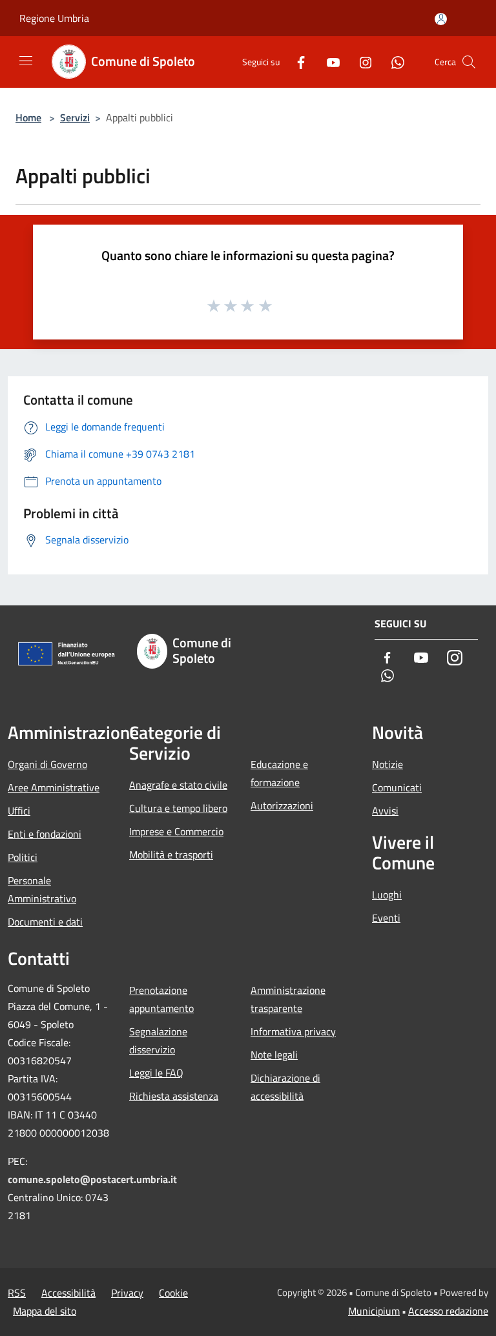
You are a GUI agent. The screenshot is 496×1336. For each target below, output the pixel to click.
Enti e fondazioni (44, 834)
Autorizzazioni (282, 805)
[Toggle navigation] (26, 60)
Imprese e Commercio (176, 831)
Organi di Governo (47, 764)
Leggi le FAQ (156, 1072)
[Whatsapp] (393, 61)
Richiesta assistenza (173, 1096)
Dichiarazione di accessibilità (285, 1087)
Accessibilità (68, 1293)
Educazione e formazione (279, 773)
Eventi (386, 918)
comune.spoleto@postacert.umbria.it (92, 1179)
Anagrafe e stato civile (178, 785)
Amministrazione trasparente (288, 999)
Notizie (387, 764)
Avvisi (385, 810)
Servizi (75, 117)
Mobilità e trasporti (171, 854)
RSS (17, 1293)
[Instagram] (360, 61)
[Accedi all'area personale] (441, 19)
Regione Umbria (54, 18)
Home (28, 117)
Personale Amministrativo (42, 889)
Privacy (127, 1293)
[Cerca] (469, 62)
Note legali (274, 1054)
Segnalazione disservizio (158, 1040)
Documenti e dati (45, 921)
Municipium (374, 1311)
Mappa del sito (44, 1311)
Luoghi (387, 894)
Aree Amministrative (53, 787)
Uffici (19, 810)
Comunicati (397, 787)
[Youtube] (328, 61)
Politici (22, 857)
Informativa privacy (293, 1031)
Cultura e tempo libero (178, 808)
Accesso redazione (448, 1311)
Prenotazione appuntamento (161, 999)
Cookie (173, 1293)
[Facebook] (296, 61)
